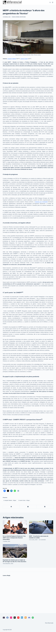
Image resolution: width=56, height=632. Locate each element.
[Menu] (52, 2)
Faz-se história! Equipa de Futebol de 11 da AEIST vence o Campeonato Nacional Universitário (14, 537)
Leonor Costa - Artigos (24, 500)
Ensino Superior (15, 16)
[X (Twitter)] (28, 506)
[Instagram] (11, 618)
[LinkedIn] (44, 506)
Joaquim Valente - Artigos (10, 500)
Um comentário (42, 539)
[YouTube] (18, 618)
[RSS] (26, 618)
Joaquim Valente (11, 58)
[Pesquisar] (50, 2)
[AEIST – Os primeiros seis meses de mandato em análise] (41, 527)
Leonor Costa (24, 58)
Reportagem (23, 16)
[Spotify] (33, 618)
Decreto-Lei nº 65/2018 (41, 201)
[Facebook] (11, 506)
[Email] (4, 618)
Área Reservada (49, 623)
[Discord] (29, 618)
